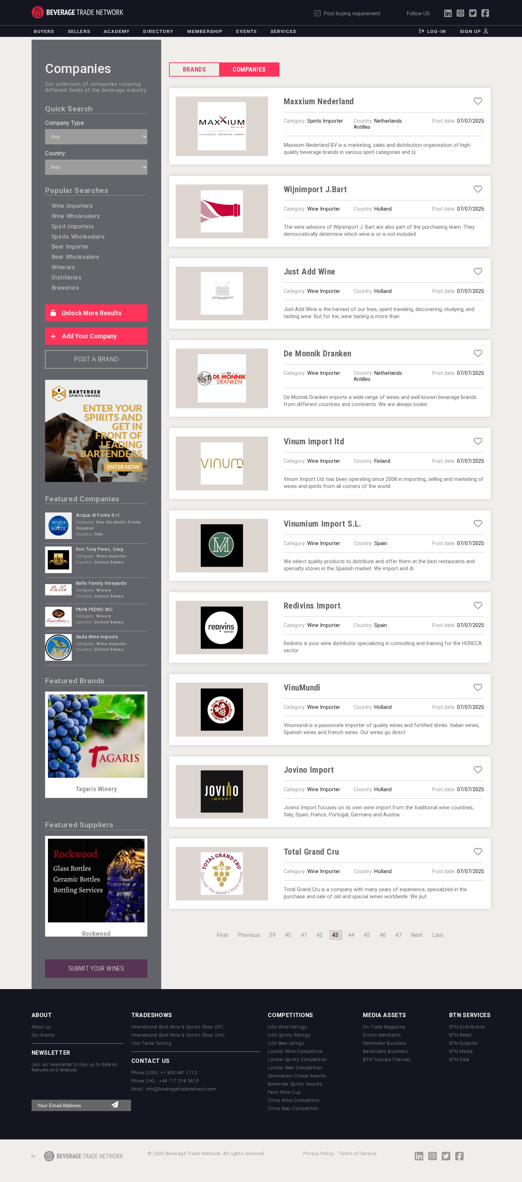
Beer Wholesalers (75, 257)
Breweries (65, 287)
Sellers (79, 31)
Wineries (63, 267)
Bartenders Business (385, 1051)
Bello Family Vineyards (101, 583)
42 (319, 935)
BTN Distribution (467, 1027)
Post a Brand (96, 359)
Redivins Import (312, 606)
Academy (117, 31)
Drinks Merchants (382, 1035)
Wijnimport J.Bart (315, 189)
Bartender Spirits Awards (295, 1084)
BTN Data (459, 1059)
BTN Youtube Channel (386, 1059)
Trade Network (78, 12)
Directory (158, 31)
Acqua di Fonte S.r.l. (98, 515)
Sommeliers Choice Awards (297, 1075)
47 (398, 935)
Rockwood (96, 933)
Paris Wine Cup (284, 1092)
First (222, 935)
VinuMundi (302, 688)
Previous (249, 935)
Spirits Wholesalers (78, 236)
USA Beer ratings (286, 1043)
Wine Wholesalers (75, 216)
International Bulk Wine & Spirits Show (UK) (178, 1035)
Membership (205, 31)
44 (351, 935)
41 (304, 935)
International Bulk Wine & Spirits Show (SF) (177, 1027)
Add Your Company (89, 336)
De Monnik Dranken (318, 354)
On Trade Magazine (384, 1027)
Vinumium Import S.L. (322, 524)
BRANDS (194, 69)
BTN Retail (460, 1035)
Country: (55, 153)
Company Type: (65, 123)
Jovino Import (309, 770)
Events (246, 31)
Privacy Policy (318, 1153)
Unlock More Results (90, 313)
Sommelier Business (385, 1043)
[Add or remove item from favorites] (478, 101)
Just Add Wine (310, 272)
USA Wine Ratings (287, 1027)
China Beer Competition (293, 1108)
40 (288, 935)
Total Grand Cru (311, 852)
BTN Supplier (463, 1043)
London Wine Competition (295, 1051)
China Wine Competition (294, 1100)
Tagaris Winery (96, 789)
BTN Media (461, 1051)
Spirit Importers (72, 226)
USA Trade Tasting (151, 1043)
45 (367, 935)
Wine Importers (72, 205)
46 (383, 935)
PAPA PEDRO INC (94, 609)
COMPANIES (249, 69)
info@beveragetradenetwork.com (181, 1089)
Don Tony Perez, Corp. (100, 549)
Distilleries (66, 277)
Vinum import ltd (314, 441)
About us (41, 1027)
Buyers (44, 31)
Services (284, 31)
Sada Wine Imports (97, 636)
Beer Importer (70, 246)
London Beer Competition (295, 1067)
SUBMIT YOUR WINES (96, 968)
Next (417, 935)
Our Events (43, 1035)
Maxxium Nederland (319, 101)
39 (272, 935)
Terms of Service (357, 1153)
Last (437, 935)
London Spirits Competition (297, 1059)
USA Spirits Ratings (289, 1035)
